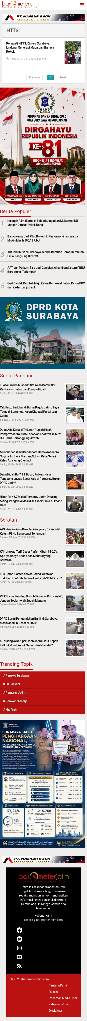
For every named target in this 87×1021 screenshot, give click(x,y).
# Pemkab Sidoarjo (15, 701)
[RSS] (19, 967)
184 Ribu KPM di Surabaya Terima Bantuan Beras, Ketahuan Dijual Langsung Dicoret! (45, 254)
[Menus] (82, 5)
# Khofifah (10, 709)
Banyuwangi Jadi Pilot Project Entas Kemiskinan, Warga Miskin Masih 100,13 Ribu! (42, 238)
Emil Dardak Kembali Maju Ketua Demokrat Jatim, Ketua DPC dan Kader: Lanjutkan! (46, 285)
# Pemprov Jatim (14, 692)
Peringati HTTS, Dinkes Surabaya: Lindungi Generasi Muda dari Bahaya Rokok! (30, 47)
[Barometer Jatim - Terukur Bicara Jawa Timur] (20, 3)
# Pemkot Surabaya (16, 675)
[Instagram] (19, 950)
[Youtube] (19, 958)
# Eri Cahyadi (11, 684)
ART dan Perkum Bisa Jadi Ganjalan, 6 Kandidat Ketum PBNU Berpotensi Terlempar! (46, 270)
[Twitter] (19, 941)
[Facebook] (19, 932)
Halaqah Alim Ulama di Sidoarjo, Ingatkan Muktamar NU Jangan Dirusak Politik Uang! (42, 223)
